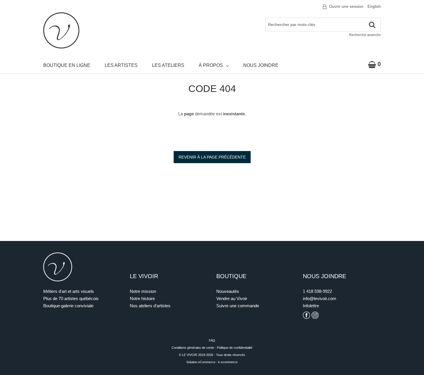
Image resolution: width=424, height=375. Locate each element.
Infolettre (311, 305)
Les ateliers (168, 65)
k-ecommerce (228, 362)
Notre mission (143, 291)
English (374, 6)
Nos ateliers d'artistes (150, 305)
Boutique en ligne (66, 65)
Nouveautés (227, 291)
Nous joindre (260, 65)
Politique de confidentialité (234, 347)
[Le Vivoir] (61, 30)
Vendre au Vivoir (231, 298)
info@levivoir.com (319, 298)
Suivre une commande (237, 305)
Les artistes (121, 65)
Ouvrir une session (346, 6)
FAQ (212, 340)
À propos (211, 65)
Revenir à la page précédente (212, 157)
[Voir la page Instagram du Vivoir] (315, 315)
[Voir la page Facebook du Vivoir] (306, 315)
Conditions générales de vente (193, 347)
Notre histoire (142, 298)
